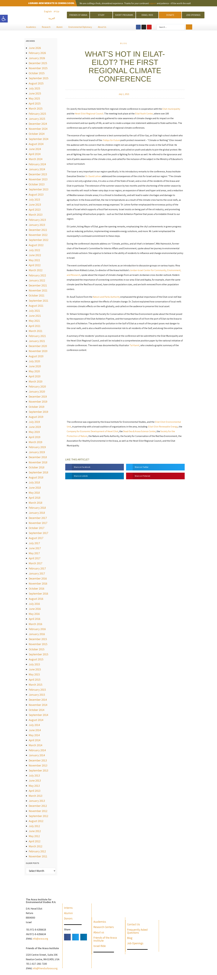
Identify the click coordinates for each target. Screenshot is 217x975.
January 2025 (37, 118)
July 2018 (34, 482)
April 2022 (35, 265)
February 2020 (37, 386)
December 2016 (38, 578)
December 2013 (38, 760)
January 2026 (37, 58)
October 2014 (36, 710)
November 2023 (38, 179)
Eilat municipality (171, 108)
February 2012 (37, 851)
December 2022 (38, 230)
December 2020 (38, 346)
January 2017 (37, 573)
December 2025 (38, 63)
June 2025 (35, 93)
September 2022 (38, 240)
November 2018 (38, 462)
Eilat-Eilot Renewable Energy (163, 426)
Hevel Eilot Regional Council (89, 113)
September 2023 (38, 189)
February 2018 (37, 507)
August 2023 (36, 194)
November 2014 (38, 705)
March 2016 (35, 624)
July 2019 (34, 422)
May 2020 (34, 371)
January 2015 (37, 694)
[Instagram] (143, 27)
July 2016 (34, 604)
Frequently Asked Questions (137, 931)
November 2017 (38, 523)
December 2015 (38, 639)
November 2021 (38, 290)
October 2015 (36, 649)
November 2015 (38, 644)
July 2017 (34, 543)
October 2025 (37, 73)
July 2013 (34, 775)
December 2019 (38, 396)
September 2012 (38, 816)
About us (98, 932)
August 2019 (36, 417)
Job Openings (135, 943)
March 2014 (35, 745)
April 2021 (34, 326)
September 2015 (38, 654)
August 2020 (36, 356)
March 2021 (35, 331)
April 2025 (35, 103)
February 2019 (37, 447)
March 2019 (35, 442)
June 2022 (35, 255)
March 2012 (35, 846)
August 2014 (36, 720)
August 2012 (36, 821)
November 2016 (38, 583)
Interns (68, 908)
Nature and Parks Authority (106, 296)
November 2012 (38, 811)
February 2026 (37, 53)
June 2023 (35, 204)
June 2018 (35, 487)
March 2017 (35, 563)
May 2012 (34, 836)
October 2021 (36, 295)
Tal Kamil (134, 345)
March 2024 (35, 159)
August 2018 (36, 477)
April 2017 (34, 558)
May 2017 (34, 553)
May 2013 (34, 785)
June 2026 (35, 48)
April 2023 (34, 209)
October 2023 (36, 184)
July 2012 (34, 826)
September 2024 (38, 139)
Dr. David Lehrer (93, 176)
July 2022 (34, 250)
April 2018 (34, 497)
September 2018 (38, 472)
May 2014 (34, 735)
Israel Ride (99, 946)
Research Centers (103, 927)
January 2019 (37, 452)
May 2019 (34, 432)
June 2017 (35, 548)
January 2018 (37, 512)
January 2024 (37, 169)
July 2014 (34, 725)
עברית (56, 11)
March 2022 (36, 270)
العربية (51, 18)
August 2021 (36, 305)
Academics (31, 27)
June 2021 (35, 315)
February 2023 (37, 220)
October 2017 (36, 528)
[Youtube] (149, 27)
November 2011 (38, 856)
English (48, 11)
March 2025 (36, 108)
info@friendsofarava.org (45, 968)
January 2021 (37, 341)
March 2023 (35, 214)
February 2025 (37, 113)
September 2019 (38, 412)
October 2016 (36, 588)
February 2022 (37, 275)
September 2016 (38, 593)
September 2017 (38, 533)
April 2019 (34, 437)
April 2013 (34, 790)
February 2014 (37, 750)
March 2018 (35, 502)
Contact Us (133, 924)
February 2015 (37, 689)
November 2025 (38, 68)
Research (46, 27)
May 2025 (34, 98)
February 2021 (37, 336)
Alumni (59, 27)
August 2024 (36, 144)
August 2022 (36, 245)
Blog (123, 43)
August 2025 (36, 83)
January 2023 (37, 225)
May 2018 (34, 492)
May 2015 (34, 674)
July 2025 (34, 88)
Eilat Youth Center (144, 113)
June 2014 (35, 730)
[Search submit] (189, 27)
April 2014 (34, 740)
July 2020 (34, 361)
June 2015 (35, 669)
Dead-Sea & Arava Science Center (139, 431)
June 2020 (35, 366)
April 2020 (34, 376)
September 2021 (38, 300)
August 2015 (36, 659)
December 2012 (38, 806)
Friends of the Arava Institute (105, 939)
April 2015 (34, 679)
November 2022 (38, 235)
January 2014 (37, 755)
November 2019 (38, 401)
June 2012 (35, 831)
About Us (102, 27)
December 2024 (38, 123)
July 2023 (34, 199)
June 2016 (35, 609)
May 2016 (34, 614)
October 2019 (36, 407)
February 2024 (37, 164)
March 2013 (35, 795)
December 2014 (38, 699)
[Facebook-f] (138, 27)
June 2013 (35, 780)
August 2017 (36, 538)
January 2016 (37, 634)
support (152, 3)
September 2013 (38, 770)
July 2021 (34, 310)
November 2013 (38, 765)
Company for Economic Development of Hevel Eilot (92, 431)
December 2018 (38, 457)
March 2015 (35, 684)
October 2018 (36, 467)
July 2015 (34, 664)
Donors (68, 918)
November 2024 (38, 129)
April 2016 (34, 619)
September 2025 (38, 78)
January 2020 (37, 391)
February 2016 (37, 629)
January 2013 (37, 801)
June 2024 (35, 149)
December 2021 (38, 285)
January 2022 (37, 280)
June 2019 (35, 427)
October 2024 (36, 134)
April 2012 (34, 841)
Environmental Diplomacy (80, 27)
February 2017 (37, 568)
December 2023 (38, 174)
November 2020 (38, 351)
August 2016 (36, 598)
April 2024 (34, 154)
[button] (4, 18)
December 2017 (38, 518)
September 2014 (38, 715)
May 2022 (34, 260)
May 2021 (34, 320)
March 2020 (35, 381)
